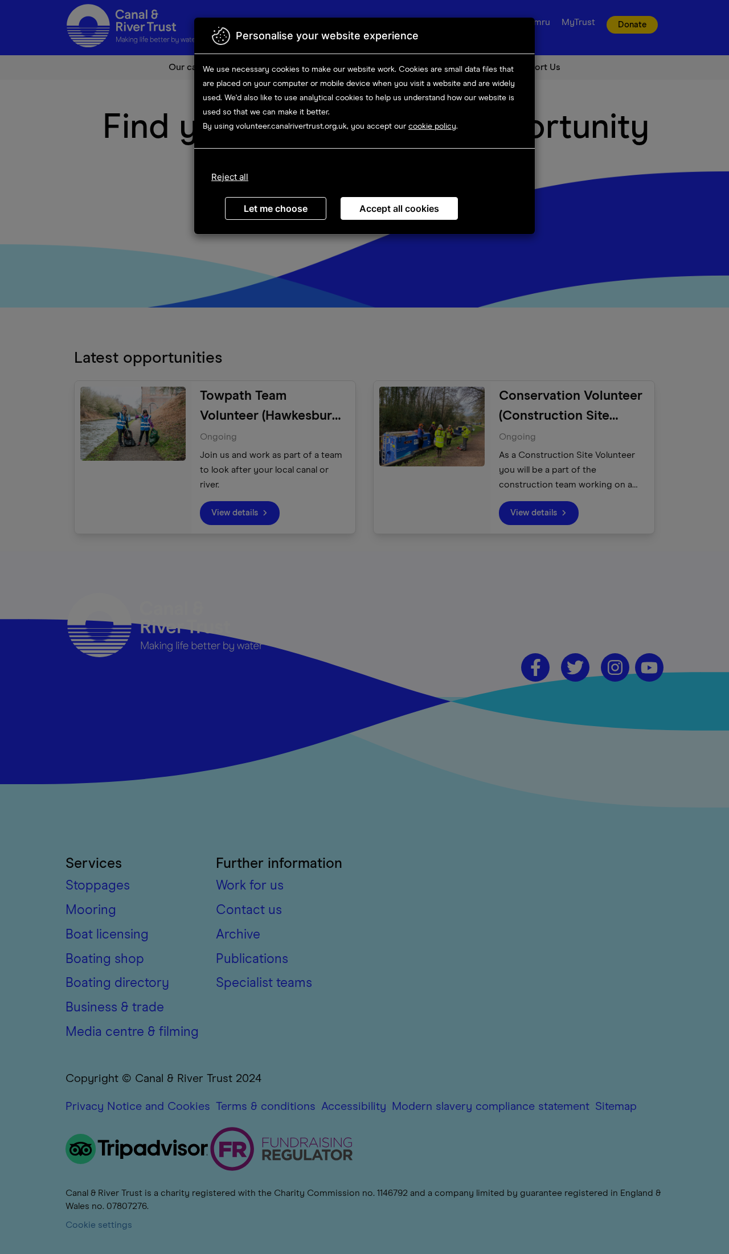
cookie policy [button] (432, 126)
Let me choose (276, 208)
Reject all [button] (229, 176)
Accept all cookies (399, 208)
